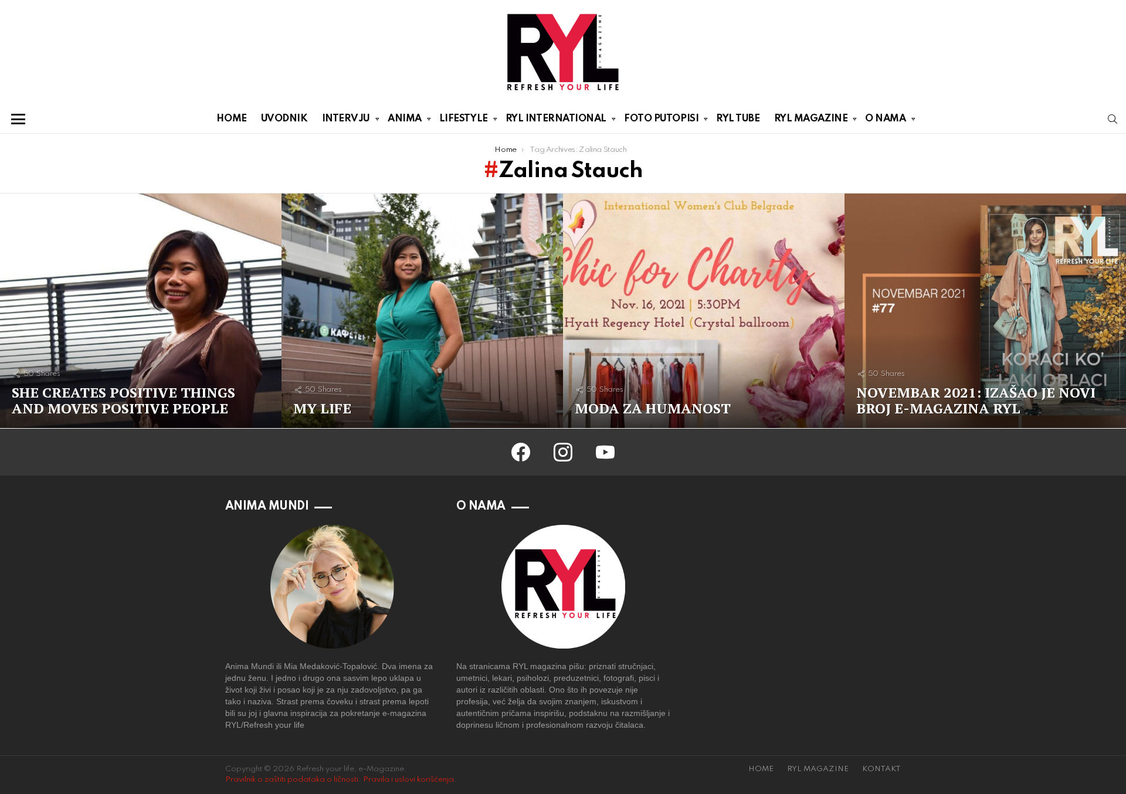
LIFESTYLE (463, 119)
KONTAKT (881, 769)
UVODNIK (284, 119)
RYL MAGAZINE (811, 119)
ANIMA (405, 119)
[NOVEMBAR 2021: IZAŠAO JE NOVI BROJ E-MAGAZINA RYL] (985, 311)
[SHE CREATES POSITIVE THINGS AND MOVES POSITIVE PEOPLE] (141, 311)
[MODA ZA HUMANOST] (703, 311)
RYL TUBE (737, 119)
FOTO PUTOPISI (661, 119)
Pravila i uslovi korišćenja (408, 779)
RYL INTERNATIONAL (556, 119)
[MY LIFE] (422, 311)
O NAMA (885, 119)
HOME (231, 119)
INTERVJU (346, 119)
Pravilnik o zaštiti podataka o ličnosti (291, 779)
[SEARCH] (1112, 119)
